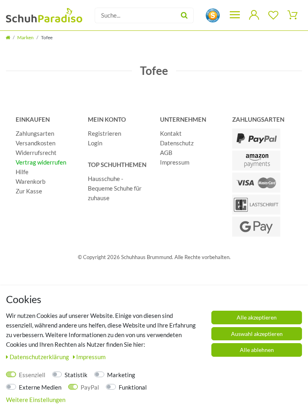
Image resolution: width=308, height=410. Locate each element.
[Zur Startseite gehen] (8, 37)
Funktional (133, 387)
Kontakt (171, 133)
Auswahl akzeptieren (257, 333)
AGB (166, 152)
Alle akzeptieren (257, 317)
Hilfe (22, 171)
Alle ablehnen (257, 349)
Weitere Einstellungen (35, 399)
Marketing (121, 374)
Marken (25, 37)
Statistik (76, 374)
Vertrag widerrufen (41, 162)
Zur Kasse (29, 191)
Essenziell (32, 374)
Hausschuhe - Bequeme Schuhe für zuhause (115, 188)
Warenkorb (30, 181)
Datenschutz (177, 143)
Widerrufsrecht (36, 152)
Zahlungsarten (35, 133)
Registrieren (104, 133)
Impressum (174, 162)
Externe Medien (40, 387)
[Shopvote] (213, 14)
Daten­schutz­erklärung (40, 356)
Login (95, 143)
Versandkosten (35, 143)
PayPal (90, 387)
